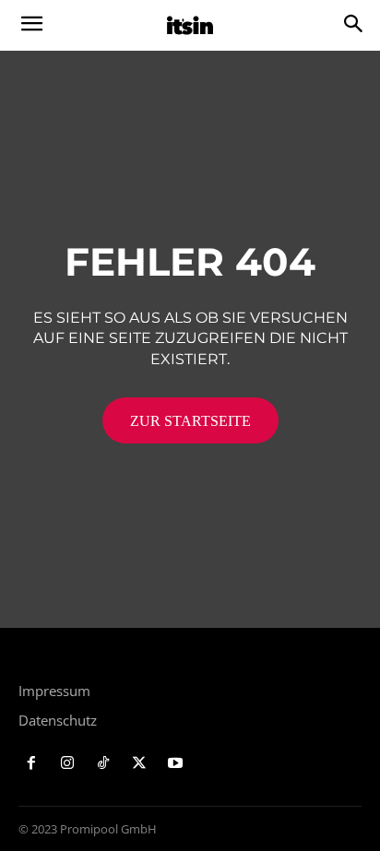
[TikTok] (103, 764)
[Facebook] (31, 764)
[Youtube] (174, 764)
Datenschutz (57, 720)
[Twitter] (138, 764)
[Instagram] (67, 764)
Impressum (54, 690)
